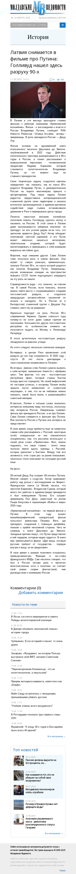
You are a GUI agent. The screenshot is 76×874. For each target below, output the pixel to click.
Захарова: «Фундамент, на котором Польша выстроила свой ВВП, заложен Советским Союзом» (35, 657)
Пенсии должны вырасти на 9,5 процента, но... (41, 761)
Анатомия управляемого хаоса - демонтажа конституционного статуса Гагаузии (40, 823)
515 (62, 79)
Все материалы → (57, 736)
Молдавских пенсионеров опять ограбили (40, 791)
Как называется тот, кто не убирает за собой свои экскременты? (40, 777)
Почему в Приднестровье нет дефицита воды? (42, 805)
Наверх (62, 870)
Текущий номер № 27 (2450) (29, 25)
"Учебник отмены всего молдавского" (32, 705)
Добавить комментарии (40, 592)
